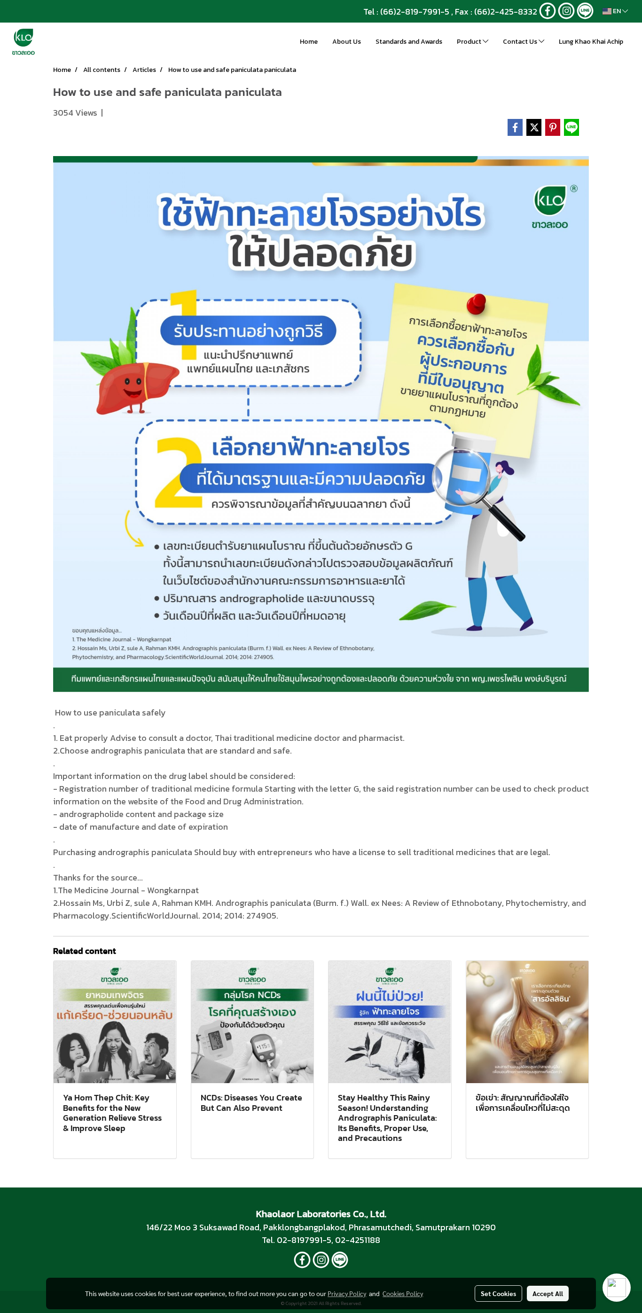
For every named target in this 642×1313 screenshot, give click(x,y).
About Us (346, 42)
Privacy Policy (347, 1293)
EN (616, 11)
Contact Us (521, 42)
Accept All (547, 1293)
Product (470, 42)
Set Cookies (498, 1293)
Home (309, 42)
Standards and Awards (409, 42)
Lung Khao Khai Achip (591, 42)
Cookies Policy (403, 1293)
